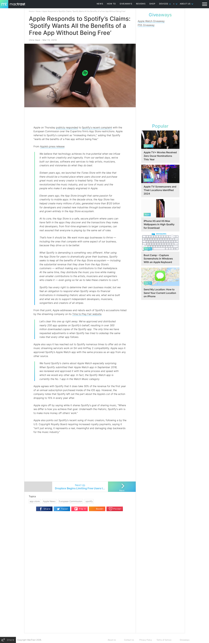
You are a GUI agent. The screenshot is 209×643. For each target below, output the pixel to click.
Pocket (117, 509)
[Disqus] (80, 593)
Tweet (64, 509)
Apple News (49, 501)
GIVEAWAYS (126, 4)
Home (31, 11)
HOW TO (111, 4)
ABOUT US (185, 4)
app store (35, 501)
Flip (76, 508)
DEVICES (163, 4)
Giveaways (184, 640)
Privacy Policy (145, 640)
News (38, 11)
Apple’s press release (52, 146)
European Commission (70, 501)
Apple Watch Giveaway (151, 21)
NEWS (100, 4)
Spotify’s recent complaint (97, 127)
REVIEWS (141, 4)
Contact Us (129, 640)
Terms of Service (164, 640)
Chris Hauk (34, 40)
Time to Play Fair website (86, 314)
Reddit (100, 509)
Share (47, 509)
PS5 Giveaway (146, 25)
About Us (112, 640)
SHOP (152, 4)
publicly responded (67, 127)
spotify (89, 501)
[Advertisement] (80, 116)
